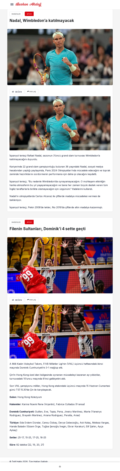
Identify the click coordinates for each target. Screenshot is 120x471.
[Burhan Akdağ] (28, 4)
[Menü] (12, 4)
